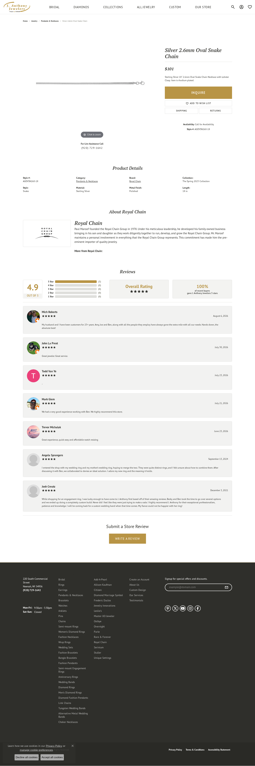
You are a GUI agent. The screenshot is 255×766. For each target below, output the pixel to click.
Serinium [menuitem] (99, 647)
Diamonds (81, 7)
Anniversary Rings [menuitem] (68, 676)
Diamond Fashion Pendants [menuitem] (73, 697)
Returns (215, 110)
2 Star (51, 292)
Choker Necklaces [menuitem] (68, 721)
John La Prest (50, 343)
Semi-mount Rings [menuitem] (68, 626)
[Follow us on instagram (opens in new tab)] (190, 608)
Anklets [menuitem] (62, 610)
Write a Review (127, 539)
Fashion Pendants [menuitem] (68, 663)
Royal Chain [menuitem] (100, 642)
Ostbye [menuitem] (97, 621)
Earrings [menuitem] (62, 589)
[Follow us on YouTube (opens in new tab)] (183, 608)
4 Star (51, 285)
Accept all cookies (52, 757)
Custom (175, 7)
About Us (134, 584)
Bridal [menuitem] (61, 579)
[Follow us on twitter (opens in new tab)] (175, 608)
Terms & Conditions (195, 749)
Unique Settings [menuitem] (102, 657)
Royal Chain (135, 181)
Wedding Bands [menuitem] (66, 682)
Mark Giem (48, 399)
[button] (233, 7)
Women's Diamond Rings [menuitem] (71, 631)
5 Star (51, 281)
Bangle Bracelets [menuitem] (67, 657)
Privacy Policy (175, 749)
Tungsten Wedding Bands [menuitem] (71, 708)
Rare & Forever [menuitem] (102, 636)
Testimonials (136, 600)
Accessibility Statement (219, 749)
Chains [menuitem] (62, 621)
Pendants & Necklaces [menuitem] (70, 595)
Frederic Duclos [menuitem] (102, 600)
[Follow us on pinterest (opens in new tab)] (168, 608)
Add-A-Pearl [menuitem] (100, 579)
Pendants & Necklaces (50, 21)
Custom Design (137, 589)
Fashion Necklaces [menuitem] (68, 636)
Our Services (136, 595)
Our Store (203, 7)
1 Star (51, 296)
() (99, 281)
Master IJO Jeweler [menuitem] (104, 616)
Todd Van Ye (49, 371)
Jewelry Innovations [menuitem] (104, 605)
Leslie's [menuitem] (98, 610)
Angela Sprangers (52, 455)
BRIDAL (54, 7)
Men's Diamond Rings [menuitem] (70, 692)
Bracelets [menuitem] (63, 600)
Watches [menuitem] (62, 605)
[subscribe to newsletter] (226, 587)
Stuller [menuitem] (97, 652)
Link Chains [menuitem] (64, 702)
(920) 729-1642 (92, 148)
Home (25, 21)
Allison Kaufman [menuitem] (103, 584)
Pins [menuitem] (60, 616)
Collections (113, 7)
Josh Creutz (48, 486)
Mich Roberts (49, 312)
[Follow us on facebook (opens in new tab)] (198, 608)
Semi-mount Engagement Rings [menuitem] (72, 670)
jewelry (34, 21)
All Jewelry (146, 7)
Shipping (181, 110)
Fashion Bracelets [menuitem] (68, 652)
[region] (92, 83)
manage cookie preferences (36, 749)
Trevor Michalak (51, 427)
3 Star (51, 289)
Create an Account (139, 579)
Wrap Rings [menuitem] (64, 642)
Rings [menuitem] (61, 584)
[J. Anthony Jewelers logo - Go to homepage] (17, 7)
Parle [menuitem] (97, 631)
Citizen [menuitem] (98, 589)
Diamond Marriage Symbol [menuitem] (108, 595)
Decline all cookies (27, 757)
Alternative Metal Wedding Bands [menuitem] (73, 715)
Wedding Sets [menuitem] (65, 647)
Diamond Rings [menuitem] (66, 687)
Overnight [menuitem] (99, 626)
